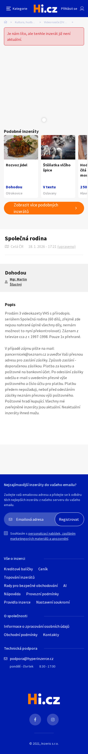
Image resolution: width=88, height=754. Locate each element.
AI (65, 585)
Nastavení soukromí (53, 602)
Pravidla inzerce (17, 602)
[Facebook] (35, 719)
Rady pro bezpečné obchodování (31, 585)
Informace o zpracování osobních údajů (36, 626)
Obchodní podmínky (20, 634)
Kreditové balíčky (18, 568)
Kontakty (51, 634)
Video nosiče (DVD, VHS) (58, 22)
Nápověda (12, 593)
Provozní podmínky (42, 593)
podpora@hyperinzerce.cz (32, 658)
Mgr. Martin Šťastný (18, 282)
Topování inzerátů (19, 577)
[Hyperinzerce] (45, 8)
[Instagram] (53, 719)
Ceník (43, 568)
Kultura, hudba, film (27, 22)
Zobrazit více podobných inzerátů (36, 208)
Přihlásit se (69, 8)
